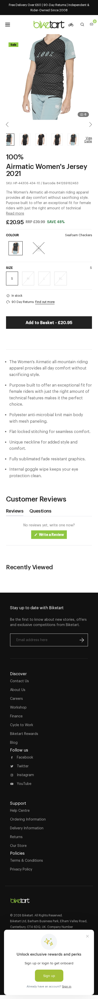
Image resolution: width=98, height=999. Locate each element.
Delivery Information (26, 828)
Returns (16, 837)
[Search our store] (82, 24)
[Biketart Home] (20, 898)
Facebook (25, 757)
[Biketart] (49, 24)
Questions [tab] (40, 512)
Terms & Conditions (26, 860)
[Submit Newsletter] (82, 640)
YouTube (24, 784)
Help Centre (20, 810)
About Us (17, 690)
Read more (15, 213)
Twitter (23, 766)
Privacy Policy (21, 869)
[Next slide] (90, 124)
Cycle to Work (21, 725)
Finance (16, 716)
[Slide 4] (73, 140)
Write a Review (52, 535)
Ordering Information (28, 819)
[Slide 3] (57, 140)
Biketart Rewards (24, 734)
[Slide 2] (40, 140)
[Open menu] (7, 24)
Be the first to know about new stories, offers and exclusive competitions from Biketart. (48, 622)
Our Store (18, 846)
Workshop (18, 707)
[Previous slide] (7, 124)
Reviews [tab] (14, 512)
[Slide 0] (8, 140)
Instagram (25, 775)
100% (15, 156)
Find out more (45, 301)
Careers (16, 699)
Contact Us (19, 681)
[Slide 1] (24, 140)
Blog (14, 742)
